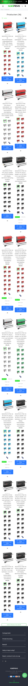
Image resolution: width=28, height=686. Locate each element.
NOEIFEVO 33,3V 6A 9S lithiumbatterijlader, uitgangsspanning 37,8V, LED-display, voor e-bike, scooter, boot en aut (7, 41)
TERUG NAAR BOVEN (14, 682)
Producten (7, 9)
